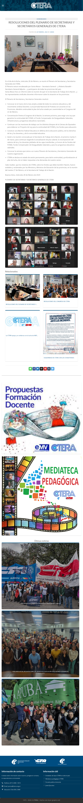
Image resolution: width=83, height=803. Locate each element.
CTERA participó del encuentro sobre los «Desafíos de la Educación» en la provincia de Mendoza (40, 671)
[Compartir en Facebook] (34, 369)
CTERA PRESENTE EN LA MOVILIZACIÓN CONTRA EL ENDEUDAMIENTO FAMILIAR (40, 603)
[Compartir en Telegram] (52, 369)
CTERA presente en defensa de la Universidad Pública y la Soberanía (40, 739)
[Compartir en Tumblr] (49, 369)
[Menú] (3, 5)
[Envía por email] (41, 369)
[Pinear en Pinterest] (45, 369)
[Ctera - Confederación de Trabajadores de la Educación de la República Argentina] (41, 5)
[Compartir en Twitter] (37, 369)
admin (52, 32)
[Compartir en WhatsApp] (30, 369)
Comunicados (41, 19)
